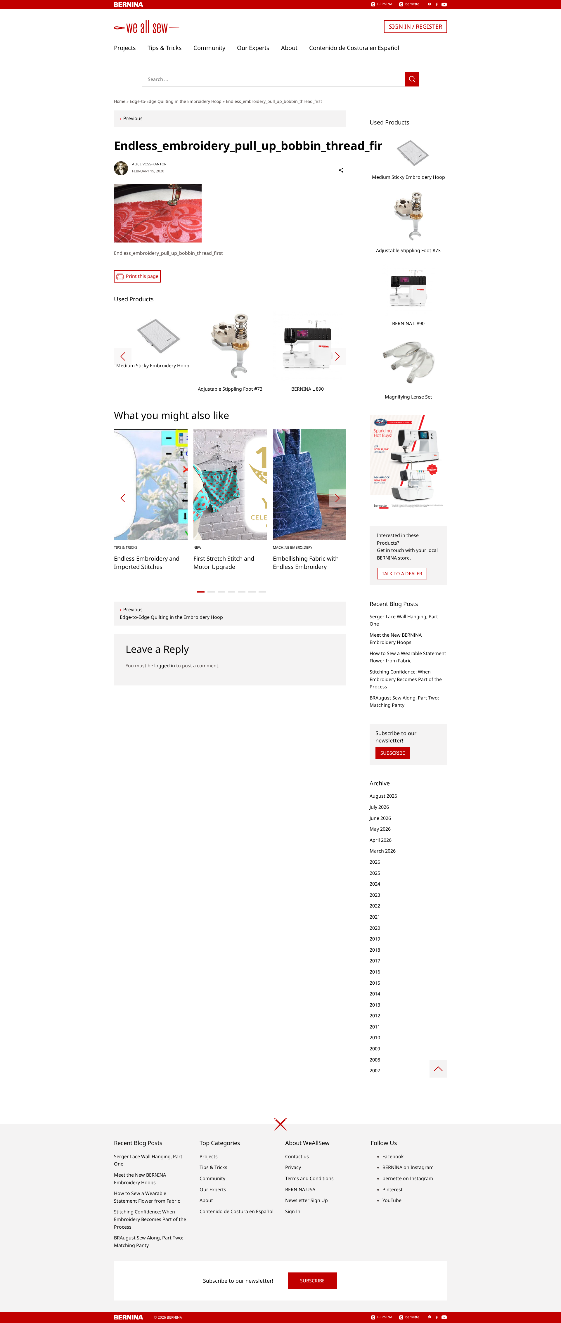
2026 (375, 862)
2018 (375, 950)
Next (337, 356)
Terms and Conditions (309, 1178)
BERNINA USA (300, 1189)
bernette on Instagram (407, 1178)
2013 (375, 1005)
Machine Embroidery (292, 547)
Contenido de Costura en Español (354, 48)
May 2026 (380, 829)
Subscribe (392, 753)
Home (119, 101)
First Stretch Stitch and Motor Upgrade (223, 563)
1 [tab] (201, 592)
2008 (375, 1060)
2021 (375, 917)
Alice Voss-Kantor (149, 164)
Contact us (297, 1156)
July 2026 (379, 807)
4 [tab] (231, 592)
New (197, 547)
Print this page (142, 276)
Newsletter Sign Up (306, 1200)
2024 (375, 884)
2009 (375, 1048)
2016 (375, 972)
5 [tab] (241, 592)
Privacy (293, 1167)
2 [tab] (211, 592)
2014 (375, 993)
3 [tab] (221, 592)
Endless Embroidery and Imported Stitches (146, 563)
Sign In (292, 1211)
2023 (375, 895)
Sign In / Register (415, 26)
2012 (375, 1015)
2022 (375, 906)
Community (209, 48)
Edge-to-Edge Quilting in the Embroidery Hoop (175, 101)
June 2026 (380, 818)
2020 (375, 928)
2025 (375, 873)
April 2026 (381, 840)
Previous (133, 118)
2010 (375, 1037)
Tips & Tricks (165, 48)
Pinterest (392, 1189)
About (289, 48)
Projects (125, 48)
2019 (375, 939)
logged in (164, 665)
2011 (375, 1027)
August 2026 (383, 796)
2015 (375, 983)
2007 (375, 1070)
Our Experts (253, 48)
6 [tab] (252, 592)
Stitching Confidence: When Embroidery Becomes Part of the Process (406, 679)
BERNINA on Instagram (408, 1167)
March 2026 (383, 851)
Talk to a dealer (402, 573)
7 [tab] (262, 592)
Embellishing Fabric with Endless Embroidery (306, 563)
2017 (375, 960)
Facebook (393, 1156)
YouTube (391, 1200)
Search (412, 79)
